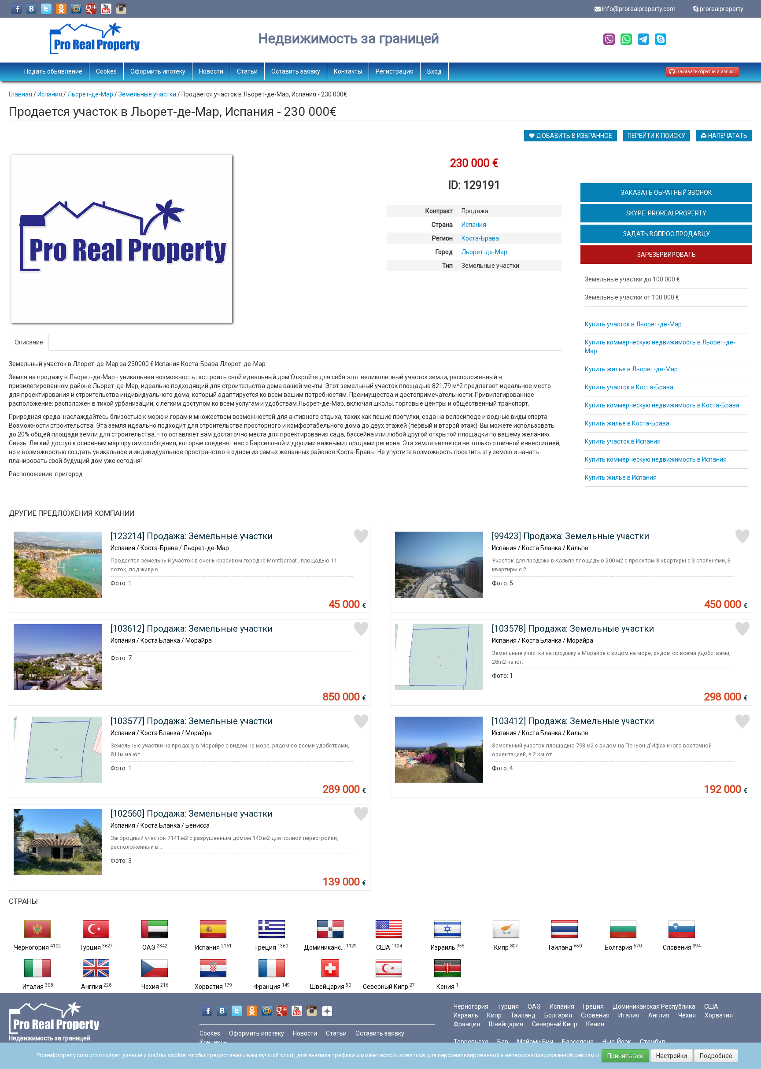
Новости (211, 71)
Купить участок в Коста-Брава (629, 387)
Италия (33, 986)
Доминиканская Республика (654, 1006)
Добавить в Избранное (573, 135)
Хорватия (209, 986)
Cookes (106, 71)
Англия (91, 986)
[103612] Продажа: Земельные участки (192, 628)
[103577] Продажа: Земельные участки (192, 721)
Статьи (247, 71)
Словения (677, 947)
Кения (445, 986)
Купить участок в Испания (623, 441)
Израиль (443, 947)
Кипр (501, 947)
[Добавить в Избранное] (361, 536)
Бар (502, 1041)
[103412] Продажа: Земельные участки (573, 721)
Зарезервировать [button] (666, 254)
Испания (207, 947)
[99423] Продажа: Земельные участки (570, 536)
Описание (29, 342)
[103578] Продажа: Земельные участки (573, 628)
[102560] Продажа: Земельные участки (192, 813)
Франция (267, 986)
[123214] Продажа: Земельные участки (192, 536)
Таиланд (560, 947)
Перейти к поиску (656, 135)
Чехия (150, 986)
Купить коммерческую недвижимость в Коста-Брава (662, 405)
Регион (442, 238)
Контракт (439, 211)
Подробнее (716, 1055)
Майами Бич (535, 1041)
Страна (442, 224)
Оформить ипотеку (157, 71)
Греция (265, 947)
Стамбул (652, 1041)
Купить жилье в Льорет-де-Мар (631, 369)
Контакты (348, 71)
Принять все (625, 1055)
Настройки (671, 1055)
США (383, 947)
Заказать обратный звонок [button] (705, 71)
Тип (447, 265)
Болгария (618, 947)
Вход (434, 71)
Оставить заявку (295, 71)
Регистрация (395, 71)
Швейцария (327, 986)
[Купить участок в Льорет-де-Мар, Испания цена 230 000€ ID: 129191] (121, 239)
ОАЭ (148, 947)
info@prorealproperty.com (639, 8)
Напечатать (727, 135)
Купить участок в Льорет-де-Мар (633, 324)
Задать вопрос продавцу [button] (666, 233)
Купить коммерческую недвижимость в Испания (656, 459)
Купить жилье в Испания (621, 477)
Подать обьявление (53, 71)
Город (444, 251)
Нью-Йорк (616, 1041)
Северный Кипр (385, 986)
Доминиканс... (324, 947)
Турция (90, 947)
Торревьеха (471, 1041)
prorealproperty (721, 8)
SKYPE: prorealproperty (666, 213)
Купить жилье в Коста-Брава (627, 423)
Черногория (31, 947)
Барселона (578, 1041)
